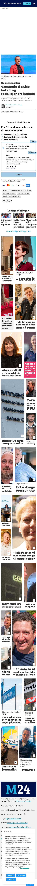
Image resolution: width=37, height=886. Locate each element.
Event (19, 3)
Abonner (27, 3)
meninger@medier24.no (17, 823)
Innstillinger (30, 884)
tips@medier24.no (13, 818)
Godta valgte (21, 875)
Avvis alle (10, 875)
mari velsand (23, 193)
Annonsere (12, 3)
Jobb (5, 3)
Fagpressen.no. (24, 868)
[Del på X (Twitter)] (7, 200)
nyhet (5, 190)
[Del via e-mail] (10, 200)
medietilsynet (9, 193)
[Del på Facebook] (3, 200)
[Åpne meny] (34, 3)
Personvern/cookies (23, 801)
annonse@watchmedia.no (20, 827)
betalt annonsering (11, 196)
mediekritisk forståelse (21, 190)
